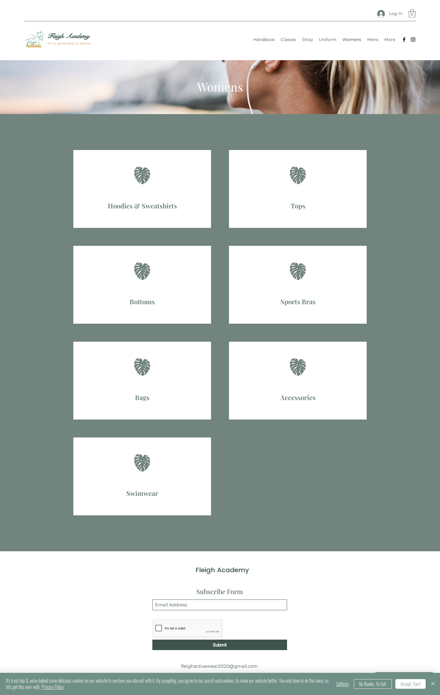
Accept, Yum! (410, 684)
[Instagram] (413, 40)
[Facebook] (404, 40)
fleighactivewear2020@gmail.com (219, 666)
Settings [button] (342, 684)
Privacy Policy (53, 687)
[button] (412, 13)
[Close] (432, 684)
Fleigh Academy (68, 36)
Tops (298, 205)
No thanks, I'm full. (373, 684)
